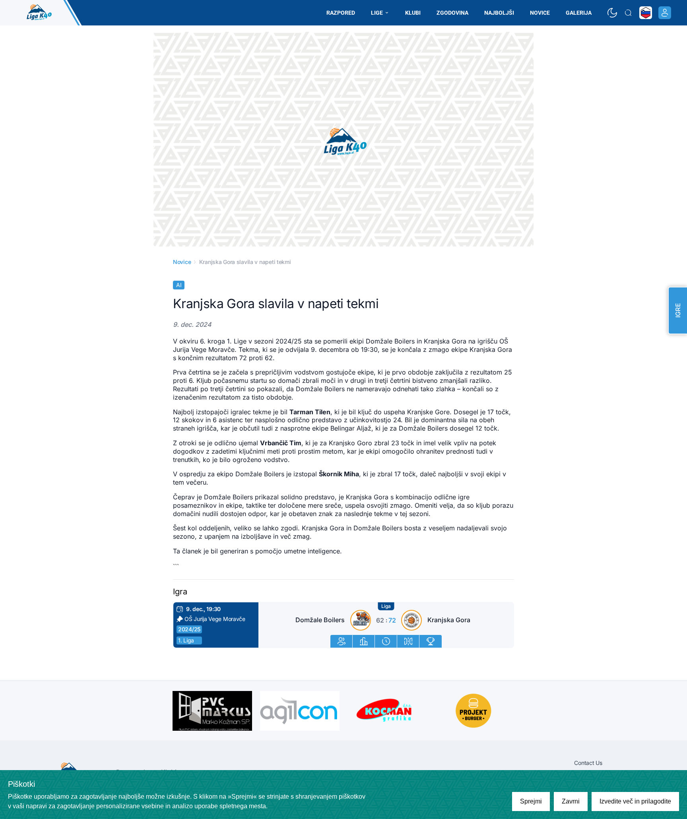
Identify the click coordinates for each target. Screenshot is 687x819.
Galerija (579, 13)
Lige (377, 13)
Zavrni (571, 801)
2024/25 (189, 629)
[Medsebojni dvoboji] (408, 641)
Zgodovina (452, 13)
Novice (540, 13)
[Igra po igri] (386, 641)
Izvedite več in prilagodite (635, 801)
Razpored (340, 13)
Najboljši (499, 13)
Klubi (413, 13)
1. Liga (186, 640)
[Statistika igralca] (341, 641)
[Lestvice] (430, 641)
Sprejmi (531, 801)
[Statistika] (364, 641)
